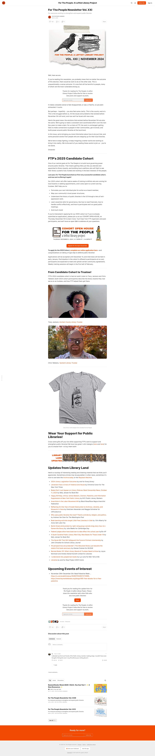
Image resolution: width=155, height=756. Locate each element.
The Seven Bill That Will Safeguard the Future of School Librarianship (76, 540)
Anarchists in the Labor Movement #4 (64, 501)
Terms (84, 744)
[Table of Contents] (2, 378)
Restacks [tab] (58, 639)
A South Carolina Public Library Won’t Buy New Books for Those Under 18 (77, 535)
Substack (69, 752)
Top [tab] (50, 680)
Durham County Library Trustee (70, 322)
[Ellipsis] (106, 653)
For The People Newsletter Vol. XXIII (62, 698)
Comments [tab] (52, 639)
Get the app (85, 748)
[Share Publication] (135, 3)
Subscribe (142, 3)
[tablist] (55, 638)
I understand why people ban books (64, 557)
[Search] (131, 3)
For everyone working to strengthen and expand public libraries (66, 700)
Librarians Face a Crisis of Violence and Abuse (68, 485)
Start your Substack (73, 748)
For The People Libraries (58, 16)
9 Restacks (67, 621)
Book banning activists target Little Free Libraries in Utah (71, 520)
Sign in (150, 3)
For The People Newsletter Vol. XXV (62, 709)
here (95, 444)
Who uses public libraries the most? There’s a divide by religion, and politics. (78, 515)
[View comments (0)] (64, 693)
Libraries (54, 560)
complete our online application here (83, 250)
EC (52, 654)
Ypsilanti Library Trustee (68, 363)
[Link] (46, 158)
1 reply (55, 665)
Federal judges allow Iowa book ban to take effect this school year (75, 532)
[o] (77, 301)
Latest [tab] (54, 680)
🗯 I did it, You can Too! (54, 689)
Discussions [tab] (60, 680)
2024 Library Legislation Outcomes (64, 482)
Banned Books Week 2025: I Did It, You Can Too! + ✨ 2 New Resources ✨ (69, 686)
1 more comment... (53, 672)
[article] (77, 689)
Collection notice (91, 744)
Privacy (79, 744)
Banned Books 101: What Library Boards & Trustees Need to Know (74, 551)
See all (51, 720)
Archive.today (68, 477)
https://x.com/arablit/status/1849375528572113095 (70, 576)
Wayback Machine (85, 477)
